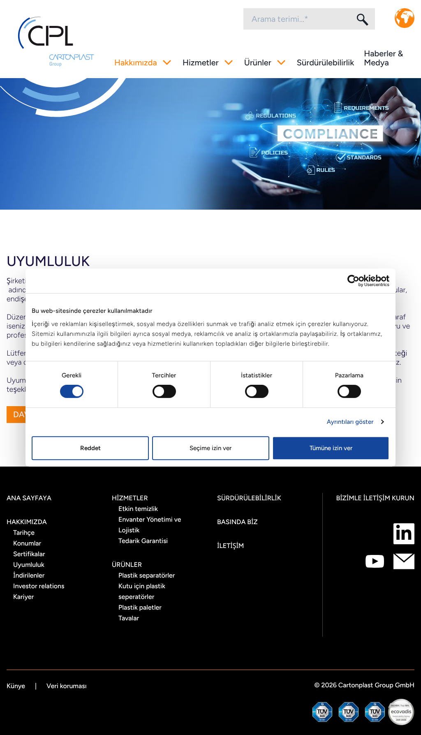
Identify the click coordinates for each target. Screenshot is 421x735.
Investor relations (39, 586)
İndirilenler (28, 575)
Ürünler (257, 62)
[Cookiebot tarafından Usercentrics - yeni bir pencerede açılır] (353, 281)
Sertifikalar (29, 554)
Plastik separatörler (146, 575)
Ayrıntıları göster (350, 421)
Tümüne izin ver (331, 448)
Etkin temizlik (138, 509)
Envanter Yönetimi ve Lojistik (149, 524)
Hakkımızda (135, 62)
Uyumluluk (28, 565)
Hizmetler (201, 62)
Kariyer (23, 597)
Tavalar (128, 618)
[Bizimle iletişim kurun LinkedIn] (403, 533)
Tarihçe (24, 532)
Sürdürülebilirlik (325, 62)
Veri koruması (66, 686)
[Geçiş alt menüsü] (167, 62)
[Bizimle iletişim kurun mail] (403, 561)
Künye (16, 686)
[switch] (164, 391)
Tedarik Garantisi (143, 541)
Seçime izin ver (210, 448)
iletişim (230, 546)
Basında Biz (237, 522)
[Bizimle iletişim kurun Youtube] (374, 561)
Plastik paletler (140, 607)
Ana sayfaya (29, 498)
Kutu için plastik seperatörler (141, 591)
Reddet (90, 448)
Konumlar (27, 543)
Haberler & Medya (383, 58)
